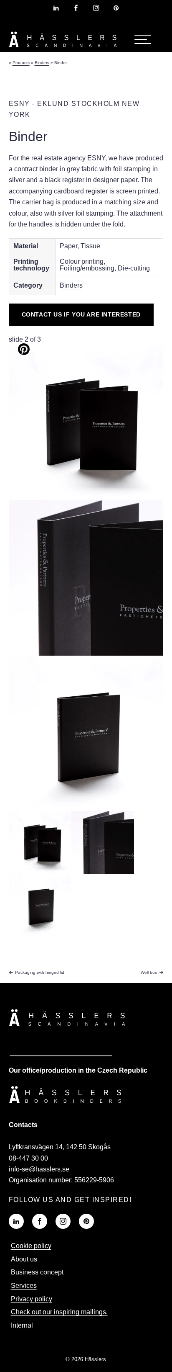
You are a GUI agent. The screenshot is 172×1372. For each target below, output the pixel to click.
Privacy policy (31, 1298)
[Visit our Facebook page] (76, 8)
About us (24, 1259)
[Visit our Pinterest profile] (116, 8)
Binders (71, 285)
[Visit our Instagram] (63, 1221)
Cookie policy (31, 1245)
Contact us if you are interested (81, 314)
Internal (22, 1325)
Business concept (37, 1272)
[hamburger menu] (142, 39)
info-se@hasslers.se (39, 1169)
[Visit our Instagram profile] (96, 8)
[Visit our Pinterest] (86, 1221)
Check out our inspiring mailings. (59, 1311)
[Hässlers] (63, 48)
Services (24, 1285)
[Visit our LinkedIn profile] (56, 8)
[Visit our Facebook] (39, 1221)
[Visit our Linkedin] (16, 1221)
